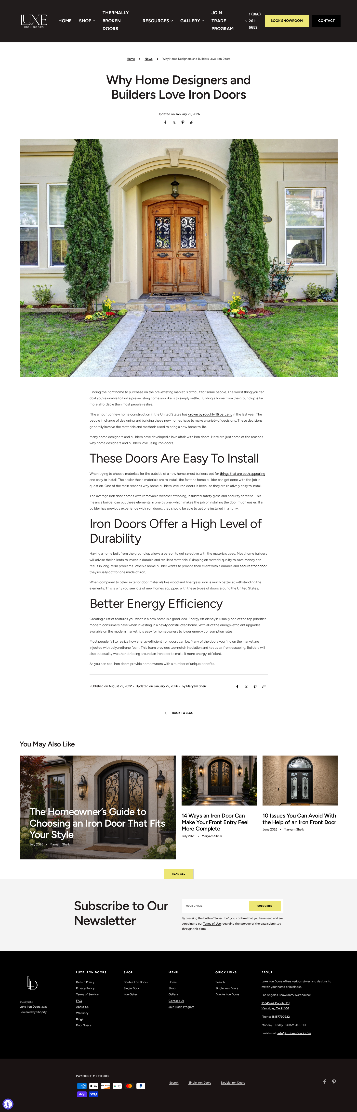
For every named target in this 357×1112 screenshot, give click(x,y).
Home (65, 21)
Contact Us (176, 1000)
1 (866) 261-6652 (255, 21)
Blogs (79, 1019)
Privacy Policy (85, 988)
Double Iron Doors (136, 982)
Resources (156, 21)
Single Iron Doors (226, 988)
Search (220, 982)
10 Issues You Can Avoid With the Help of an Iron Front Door (299, 819)
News (149, 59)
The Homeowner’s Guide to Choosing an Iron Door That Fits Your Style (97, 823)
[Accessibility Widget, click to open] (7, 1104)
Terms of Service (87, 994)
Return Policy (85, 982)
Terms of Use (212, 923)
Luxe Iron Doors (30, 1006)
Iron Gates (131, 994)
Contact (326, 21)
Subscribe (265, 905)
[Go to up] (351, 1106)
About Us (82, 1007)
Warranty (82, 1013)
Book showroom (287, 21)
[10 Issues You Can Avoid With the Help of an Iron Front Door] (300, 807)
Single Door (131, 988)
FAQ (79, 1000)
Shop (85, 21)
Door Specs (84, 1025)
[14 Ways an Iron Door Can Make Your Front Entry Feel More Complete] (219, 807)
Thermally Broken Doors (116, 20)
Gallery (190, 21)
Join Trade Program (223, 20)
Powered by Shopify (33, 1012)
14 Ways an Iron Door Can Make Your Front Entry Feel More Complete (215, 822)
